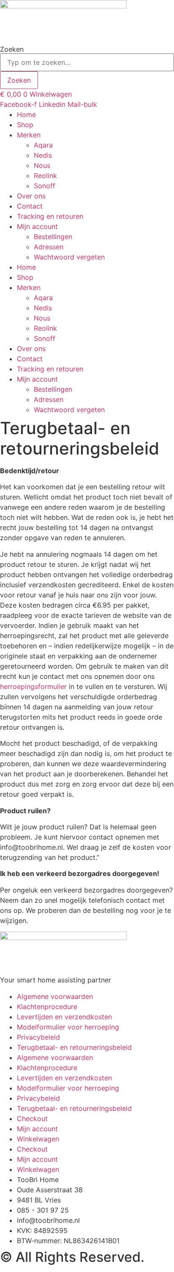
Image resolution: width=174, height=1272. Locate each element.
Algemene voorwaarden (55, 996)
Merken (29, 135)
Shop (25, 124)
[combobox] (87, 62)
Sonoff (44, 185)
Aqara (43, 145)
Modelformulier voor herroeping (68, 1027)
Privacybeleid (38, 1037)
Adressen (48, 247)
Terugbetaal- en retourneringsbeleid (74, 1047)
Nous (42, 165)
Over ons (31, 196)
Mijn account (37, 226)
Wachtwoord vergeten (69, 257)
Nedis (43, 155)
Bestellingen (53, 236)
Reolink (45, 175)
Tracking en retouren (50, 216)
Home (26, 114)
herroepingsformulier (34, 686)
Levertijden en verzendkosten (64, 1017)
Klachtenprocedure (47, 1006)
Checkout (32, 1118)
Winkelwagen (38, 1139)
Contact (30, 206)
